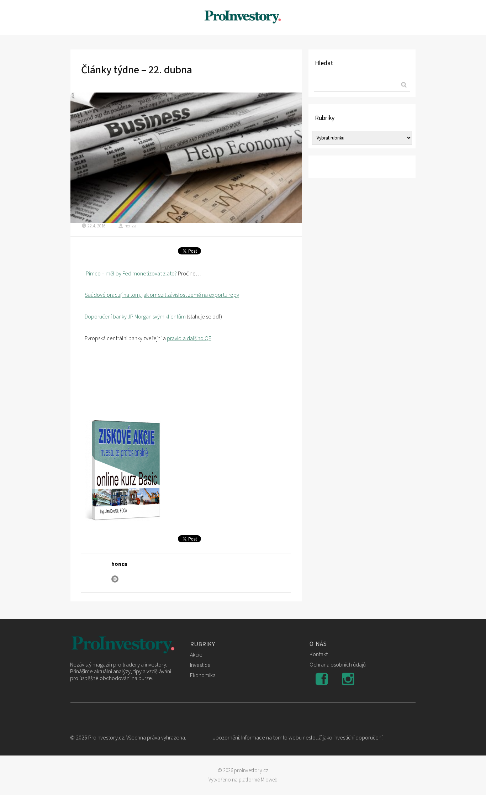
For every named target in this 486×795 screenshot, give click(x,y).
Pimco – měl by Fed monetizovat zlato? (131, 274)
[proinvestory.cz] (243, 17)
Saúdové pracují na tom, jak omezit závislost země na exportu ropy (162, 295)
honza (130, 226)
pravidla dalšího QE (189, 338)
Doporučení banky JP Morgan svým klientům (135, 317)
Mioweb (269, 780)
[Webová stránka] (114, 579)
